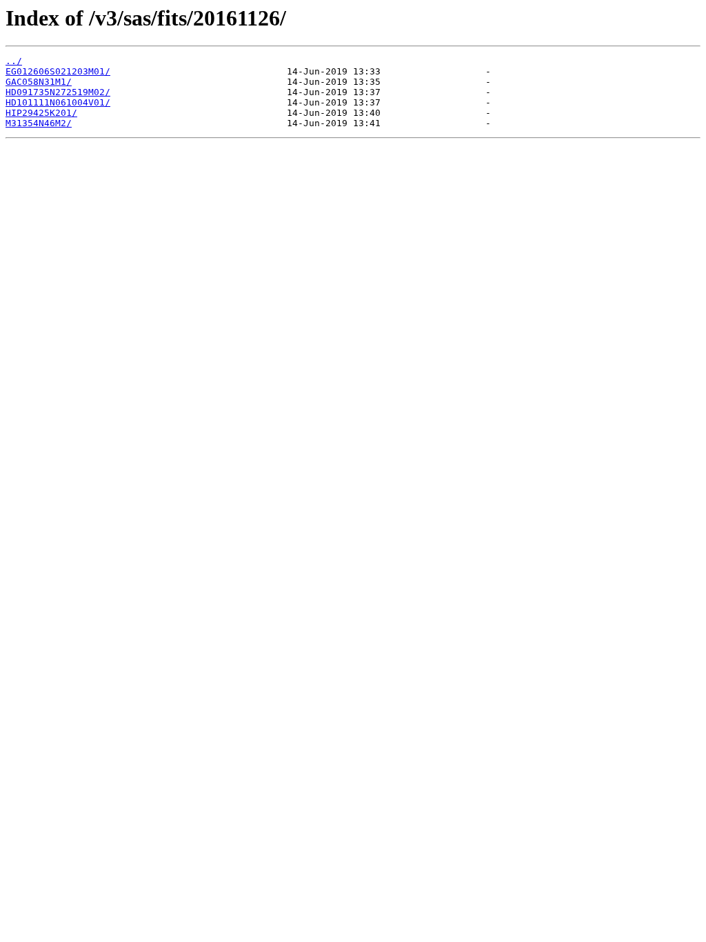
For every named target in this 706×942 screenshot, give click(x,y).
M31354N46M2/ (39, 123)
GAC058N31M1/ (39, 82)
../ (14, 61)
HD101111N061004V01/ (58, 102)
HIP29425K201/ (41, 113)
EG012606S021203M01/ (58, 71)
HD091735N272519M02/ (58, 92)
